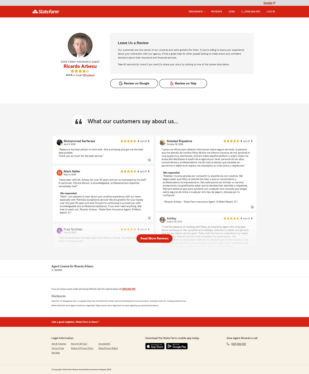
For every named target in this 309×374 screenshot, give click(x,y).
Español (268, 3)
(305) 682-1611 (252, 11)
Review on (136, 83)
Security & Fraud (79, 344)
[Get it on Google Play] (177, 346)
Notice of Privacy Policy (82, 348)
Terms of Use (58, 348)
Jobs (231, 11)
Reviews (216, 11)
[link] (46, 11)
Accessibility (104, 344)
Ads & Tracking (59, 344)
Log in (271, 11)
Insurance (196, 11)
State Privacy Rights (108, 348)
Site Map (56, 353)
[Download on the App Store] (155, 346)
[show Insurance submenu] (204, 11)
